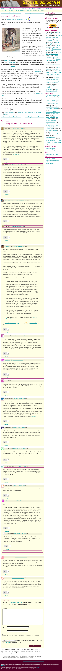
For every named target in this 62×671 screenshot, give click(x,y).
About (17, 8)
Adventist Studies (50, 148)
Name (4, 627)
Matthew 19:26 (34, 416)
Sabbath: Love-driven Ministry (53, 133)
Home (2, 10)
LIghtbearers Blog (50, 149)
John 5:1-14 (7, 60)
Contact (51, 8)
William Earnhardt (9, 200)
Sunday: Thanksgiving (51, 130)
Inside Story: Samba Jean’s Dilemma (34, 13)
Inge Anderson (8, 246)
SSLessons (7, 10)
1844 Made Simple (50, 158)
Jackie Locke (7, 360)
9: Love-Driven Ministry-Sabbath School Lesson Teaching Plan (52, 127)
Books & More (40, 8)
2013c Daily (29, 10)
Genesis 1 (31, 365)
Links (48, 8)
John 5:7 (13, 66)
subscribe (7, 642)
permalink (6, 114)
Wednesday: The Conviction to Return (11, 13)
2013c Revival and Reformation (18, 10)
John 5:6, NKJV (12, 62)
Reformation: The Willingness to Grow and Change (29, 112)
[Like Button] (12, 109)
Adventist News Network (52, 154)
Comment (5, 608)
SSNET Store (32, 8)
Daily (12, 112)
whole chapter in (12, 323)
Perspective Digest (50, 163)
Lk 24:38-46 (16, 154)
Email (4, 631)
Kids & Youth (11, 8)
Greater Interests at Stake (52, 103)
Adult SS (3, 8)
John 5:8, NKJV (38, 71)
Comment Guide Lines (16, 602)
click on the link (33, 323)
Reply (6, 161)
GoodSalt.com (37, 667)
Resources (24, 8)
